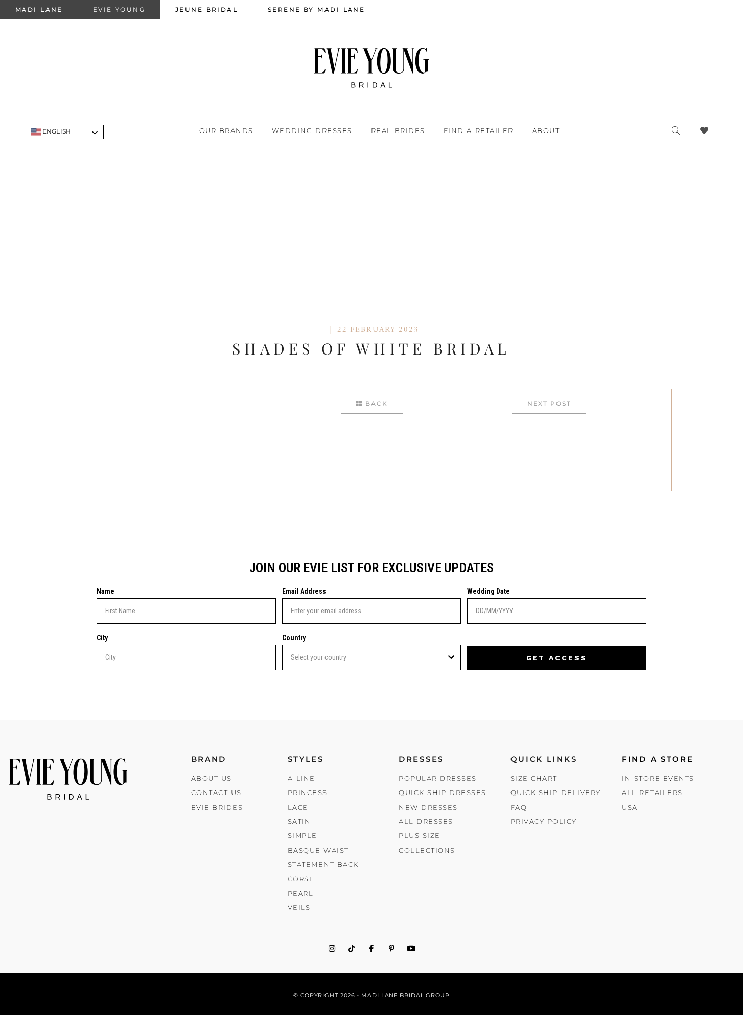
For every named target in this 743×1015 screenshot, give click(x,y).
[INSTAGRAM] (332, 948)
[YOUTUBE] (411, 948)
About (546, 130)
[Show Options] (451, 657)
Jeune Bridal (206, 9)
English (56, 131)
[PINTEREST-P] (391, 948)
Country (294, 638)
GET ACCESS (556, 658)
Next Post (549, 403)
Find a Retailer (479, 130)
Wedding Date (488, 591)
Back (375, 403)
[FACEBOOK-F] (372, 948)
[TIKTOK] (351, 948)
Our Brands (226, 130)
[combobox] (369, 657)
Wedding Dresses (312, 130)
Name (105, 591)
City (102, 638)
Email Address (304, 591)
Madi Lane (39, 9)
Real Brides (398, 130)
